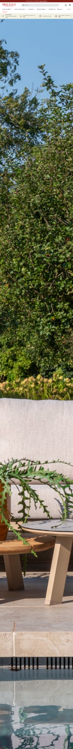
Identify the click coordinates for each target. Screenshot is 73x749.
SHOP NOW (36, 740)
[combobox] (40, 5)
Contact (69, 9)
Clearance (4, 12)
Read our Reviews (43, 1)
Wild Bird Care (52, 9)
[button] (69, 5)
